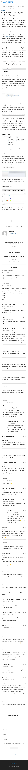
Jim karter (5, 386)
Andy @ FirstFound (8, 488)
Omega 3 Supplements (9, 451)
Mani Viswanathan (8, 635)
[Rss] (22, 2)
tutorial (13, 150)
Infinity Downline (8, 436)
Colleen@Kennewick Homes (11, 599)
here (10, 44)
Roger (5, 317)
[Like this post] (16, 226)
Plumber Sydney (7, 271)
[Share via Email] (21, 226)
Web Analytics (11, 6)
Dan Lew (5, 527)
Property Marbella (8, 304)
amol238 (11, 231)
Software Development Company (13, 373)
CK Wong (5, 583)
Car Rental (5, 360)
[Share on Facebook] (17, 226)
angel (4, 625)
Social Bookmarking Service (11, 612)
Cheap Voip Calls (7, 648)
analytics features (7, 221)
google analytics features (18, 221)
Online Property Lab (8, 328)
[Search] (24, 2)
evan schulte (6, 664)
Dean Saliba (6, 553)
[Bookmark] (26, 2)
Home (4, 6)
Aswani (4, 677)
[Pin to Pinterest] (20, 226)
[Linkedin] (19, 2)
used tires (5, 284)
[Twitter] (17, 2)
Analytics (8, 36)
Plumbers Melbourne (9, 462)
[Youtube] (20, 2)
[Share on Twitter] (18, 226)
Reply (24, 304)
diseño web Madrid (8, 700)
